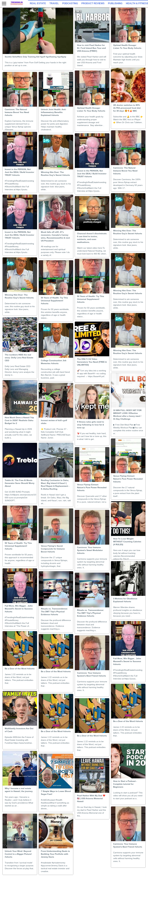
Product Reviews (92, 3)
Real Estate (38, 3)
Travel (54, 3)
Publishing (115, 3)
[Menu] (3, 3)
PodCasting (70, 3)
